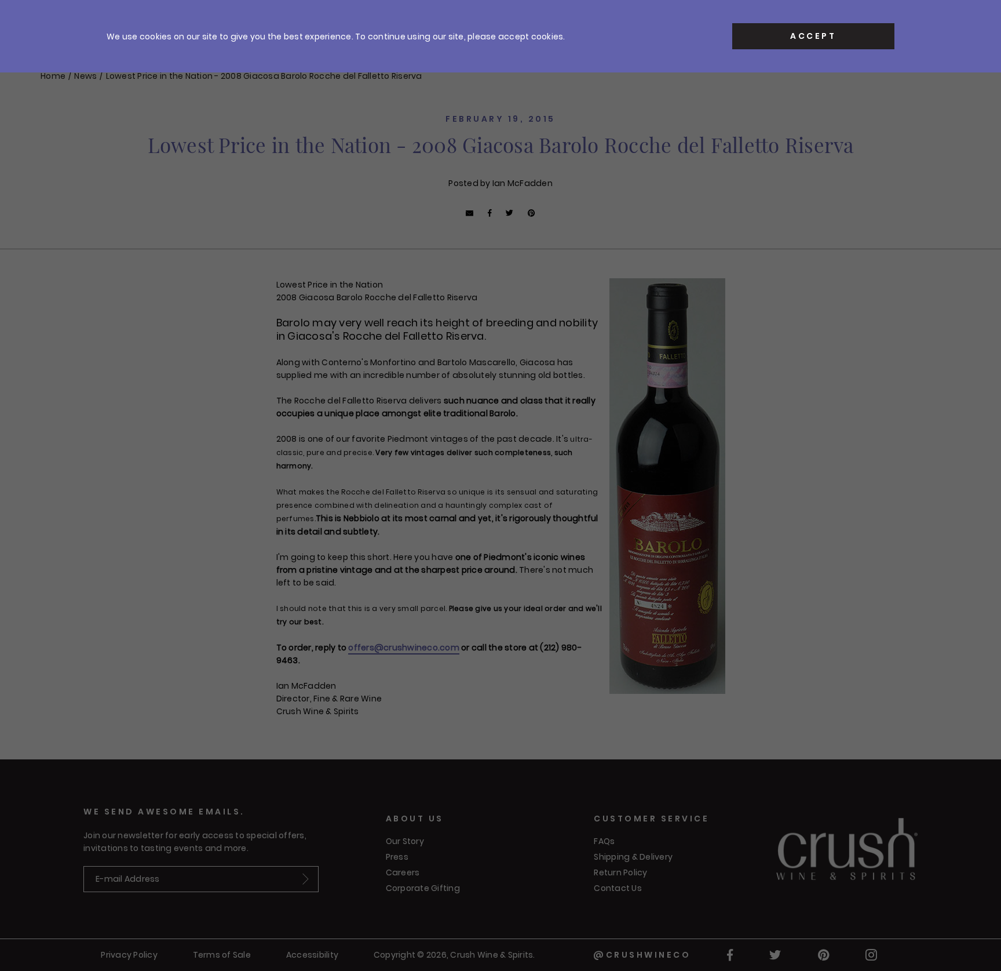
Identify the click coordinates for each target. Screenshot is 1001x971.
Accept (813, 36)
